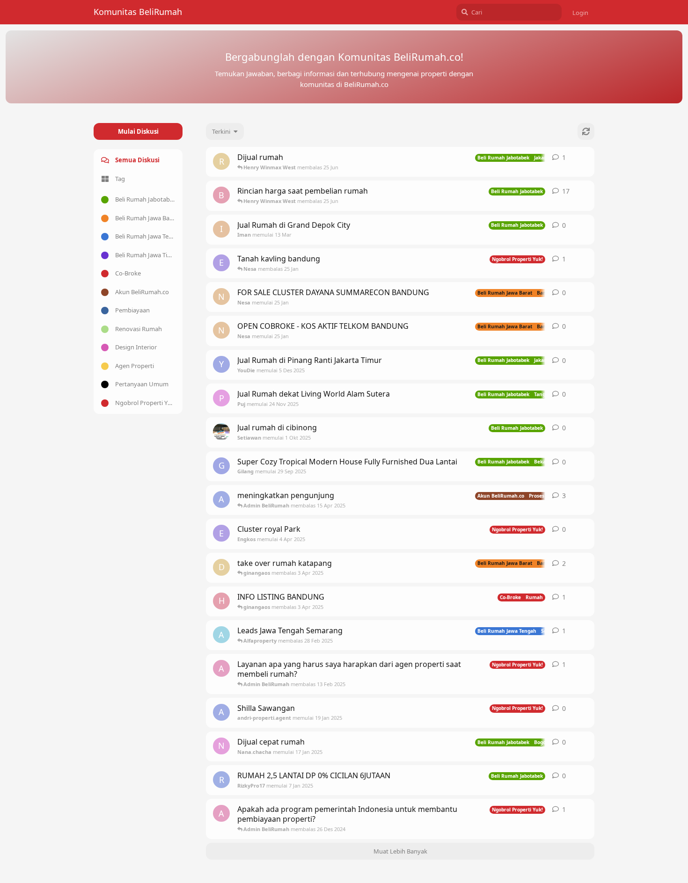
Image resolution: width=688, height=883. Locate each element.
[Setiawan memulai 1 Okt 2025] (221, 431)
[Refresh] (586, 131)
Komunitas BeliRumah (138, 11)
